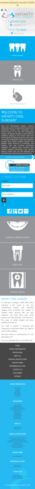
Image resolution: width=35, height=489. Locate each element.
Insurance (17, 390)
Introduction (17, 392)
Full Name (5, 181)
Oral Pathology (17, 414)
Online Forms (17, 363)
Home (17, 346)
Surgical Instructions (17, 359)
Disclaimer (17, 373)
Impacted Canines (17, 411)
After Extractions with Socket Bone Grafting (17, 442)
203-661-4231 (14, 340)
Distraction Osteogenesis (17, 407)
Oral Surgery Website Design (12, 485)
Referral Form (17, 466)
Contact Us (17, 369)
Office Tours (17, 429)
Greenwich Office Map (17, 477)
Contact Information (17, 475)
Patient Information (17, 349)
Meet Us (17, 356)
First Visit (17, 389)
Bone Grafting (17, 405)
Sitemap (17, 376)
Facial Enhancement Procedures (17, 409)
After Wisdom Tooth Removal (17, 446)
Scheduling (17, 396)
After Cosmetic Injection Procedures (17, 438)
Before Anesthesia (17, 447)
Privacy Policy (17, 394)
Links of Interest (17, 465)
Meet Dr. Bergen (17, 427)
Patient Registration (17, 456)
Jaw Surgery (18, 413)
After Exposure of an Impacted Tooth (17, 440)
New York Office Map (17, 478)
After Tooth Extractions (17, 444)
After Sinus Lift (17, 443)
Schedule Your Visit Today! (15, 157)
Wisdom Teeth (17, 418)
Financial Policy (17, 388)
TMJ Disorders (17, 417)
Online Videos (17, 393)
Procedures (18, 353)
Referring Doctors (17, 366)
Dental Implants (17, 406)
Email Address (6, 190)
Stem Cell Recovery (17, 416)
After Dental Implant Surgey (17, 439)
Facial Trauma (17, 410)
